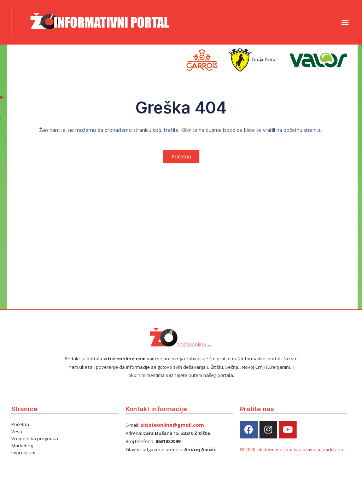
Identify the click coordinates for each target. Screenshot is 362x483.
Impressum (23, 452)
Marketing (22, 445)
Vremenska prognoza (34, 438)
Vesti (16, 431)
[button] (345, 22)
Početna (20, 424)
